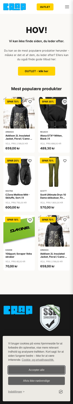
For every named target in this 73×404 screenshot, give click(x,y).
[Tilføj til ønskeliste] (30, 102)
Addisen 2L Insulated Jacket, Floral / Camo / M (53, 256)
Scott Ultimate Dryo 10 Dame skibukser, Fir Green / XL (53, 197)
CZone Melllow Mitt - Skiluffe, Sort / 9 (17, 196)
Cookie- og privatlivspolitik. (38, 360)
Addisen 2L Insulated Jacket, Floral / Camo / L (18, 138)
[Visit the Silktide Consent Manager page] (61, 392)
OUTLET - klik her (36, 71)
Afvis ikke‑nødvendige (36, 380)
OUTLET (45, 6)
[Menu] (67, 6)
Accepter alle (36, 369)
